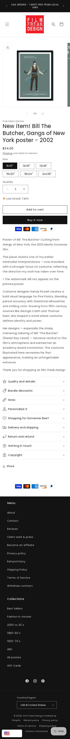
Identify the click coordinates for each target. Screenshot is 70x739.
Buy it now (35, 220)
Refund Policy (16, 561)
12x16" (27, 166)
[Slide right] (43, 114)
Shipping (7, 153)
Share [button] (11, 466)
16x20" (10, 174)
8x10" (9, 166)
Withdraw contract (20, 586)
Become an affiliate (20, 545)
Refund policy (31, 720)
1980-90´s (13, 633)
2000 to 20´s (15, 625)
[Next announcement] (63, 6)
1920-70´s (13, 641)
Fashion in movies (19, 616)
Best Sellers (14, 608)
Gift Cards (14, 665)
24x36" (47, 174)
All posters (14, 657)
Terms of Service (18, 578)
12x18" (43, 166)
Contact (12, 521)
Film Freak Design (33, 715)
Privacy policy (16, 553)
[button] (7, 24)
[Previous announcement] (7, 6)
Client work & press (20, 537)
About (11, 512)
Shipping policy (47, 725)
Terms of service (26, 725)
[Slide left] (27, 114)
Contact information (36, 731)
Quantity (8, 182)
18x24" (28, 174)
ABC (10, 649)
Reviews (12, 529)
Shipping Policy (17, 569)
